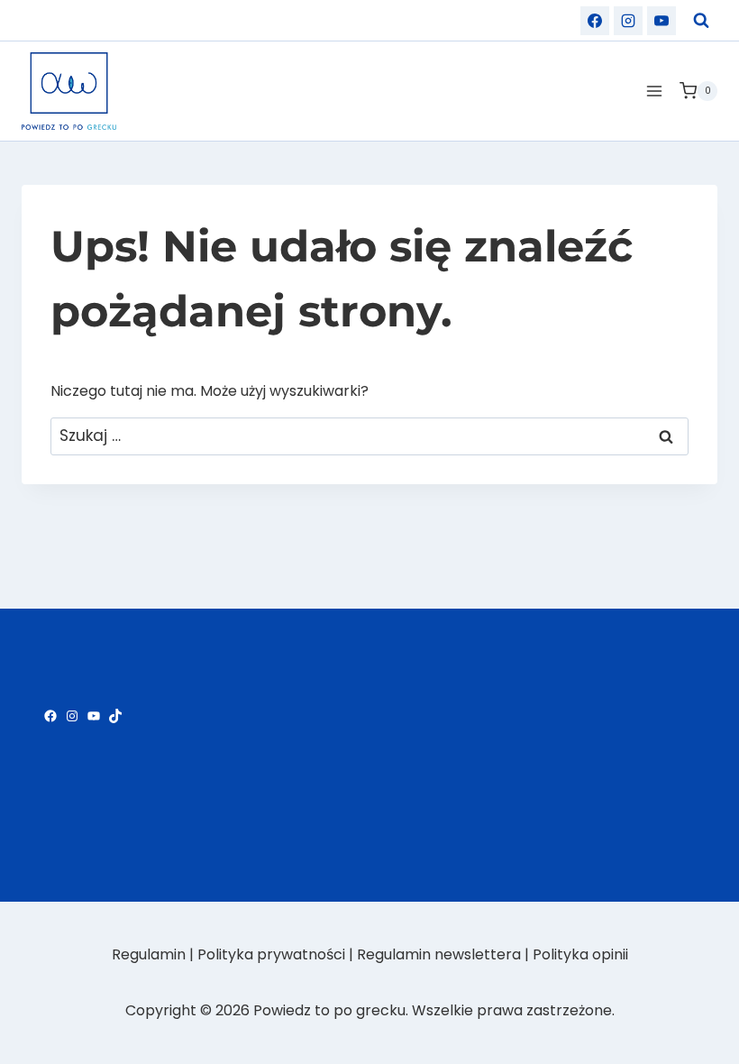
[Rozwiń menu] (654, 91)
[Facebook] (594, 20)
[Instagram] (628, 20)
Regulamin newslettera (439, 954)
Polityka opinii (580, 954)
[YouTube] (661, 20)
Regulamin (149, 954)
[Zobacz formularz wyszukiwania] (701, 21)
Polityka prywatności (271, 954)
